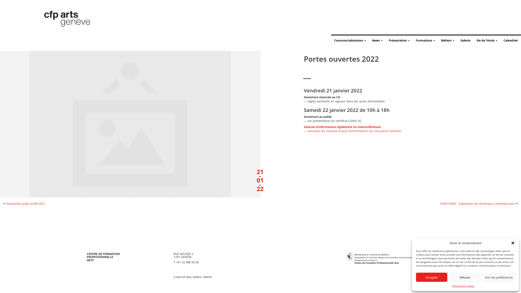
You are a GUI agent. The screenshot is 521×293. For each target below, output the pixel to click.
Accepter (432, 277)
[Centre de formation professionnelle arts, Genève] (380, 258)
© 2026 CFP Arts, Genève (187, 277)
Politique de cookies (463, 286)
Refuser (465, 277)
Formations (424, 40)
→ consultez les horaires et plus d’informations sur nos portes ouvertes (352, 129)
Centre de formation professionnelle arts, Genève (64, 20)
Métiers (446, 40)
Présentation (398, 40)
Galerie (465, 40)
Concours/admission (349, 40)
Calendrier (510, 40)
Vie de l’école (485, 40)
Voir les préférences (499, 277)
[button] (513, 243)
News (376, 40)
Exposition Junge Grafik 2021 (25, 204)
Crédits (207, 277)
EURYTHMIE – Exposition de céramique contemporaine (477, 204)
